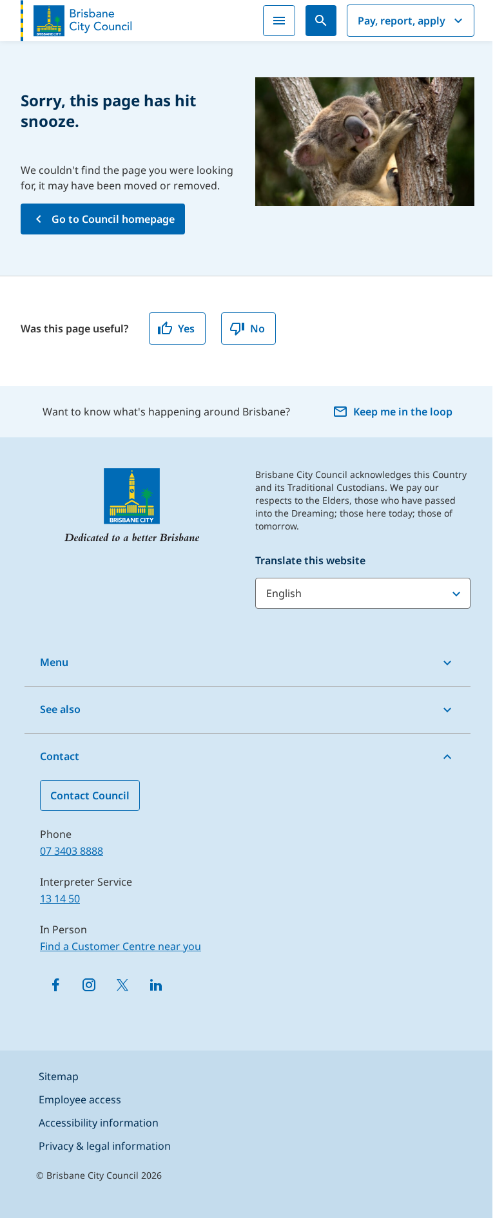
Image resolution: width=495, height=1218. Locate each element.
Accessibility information (99, 1123)
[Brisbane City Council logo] (76, 20)
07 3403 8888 (71, 851)
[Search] (321, 20)
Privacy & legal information (105, 1146)
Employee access (80, 1099)
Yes (186, 328)
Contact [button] (59, 756)
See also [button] (60, 709)
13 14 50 (60, 898)
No (257, 328)
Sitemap (59, 1076)
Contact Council (90, 795)
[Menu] (279, 20)
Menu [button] (54, 662)
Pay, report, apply (401, 21)
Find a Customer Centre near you (120, 946)
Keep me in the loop (402, 411)
